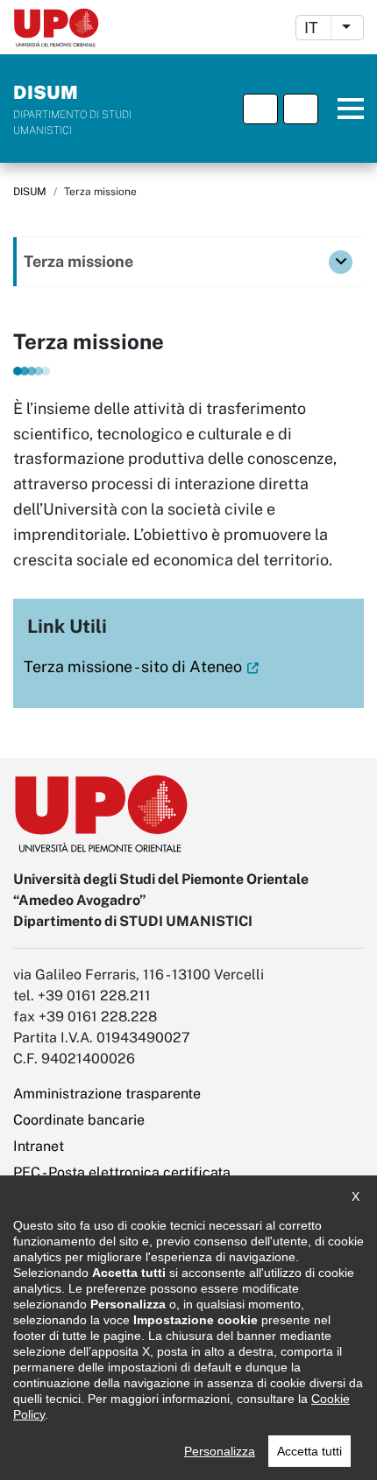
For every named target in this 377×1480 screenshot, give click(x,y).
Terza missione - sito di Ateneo (133, 666)
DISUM (29, 192)
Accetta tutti (309, 1451)
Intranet (38, 1146)
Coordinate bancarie (79, 1120)
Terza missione (78, 261)
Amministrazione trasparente (107, 1093)
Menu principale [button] (344, 109)
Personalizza (219, 1451)
